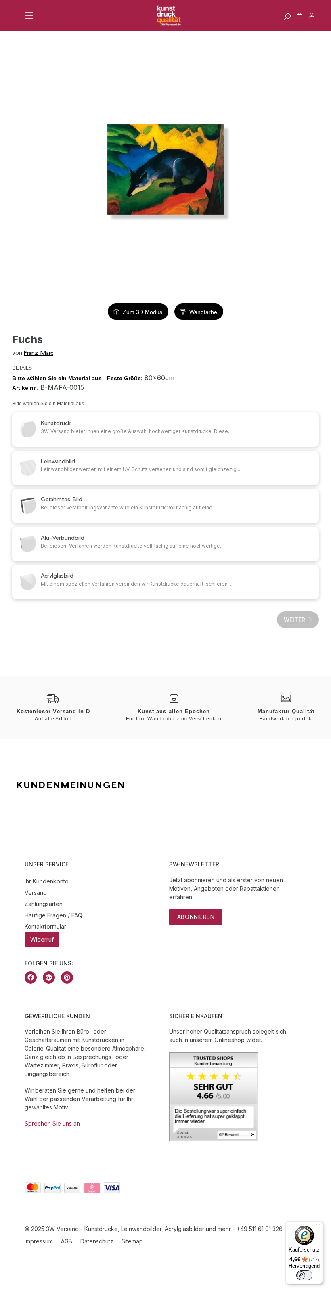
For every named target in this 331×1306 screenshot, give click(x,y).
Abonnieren (196, 916)
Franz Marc (38, 352)
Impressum (39, 1241)
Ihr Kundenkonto (47, 881)
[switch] (304, 1275)
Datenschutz (96, 1241)
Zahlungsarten (44, 903)
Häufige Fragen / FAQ (53, 915)
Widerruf (42, 939)
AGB (66, 1241)
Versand (36, 892)
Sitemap (132, 1241)
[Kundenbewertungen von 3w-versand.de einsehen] (213, 1139)
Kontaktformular (45, 926)
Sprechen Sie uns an (52, 1123)
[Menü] (318, 1226)
